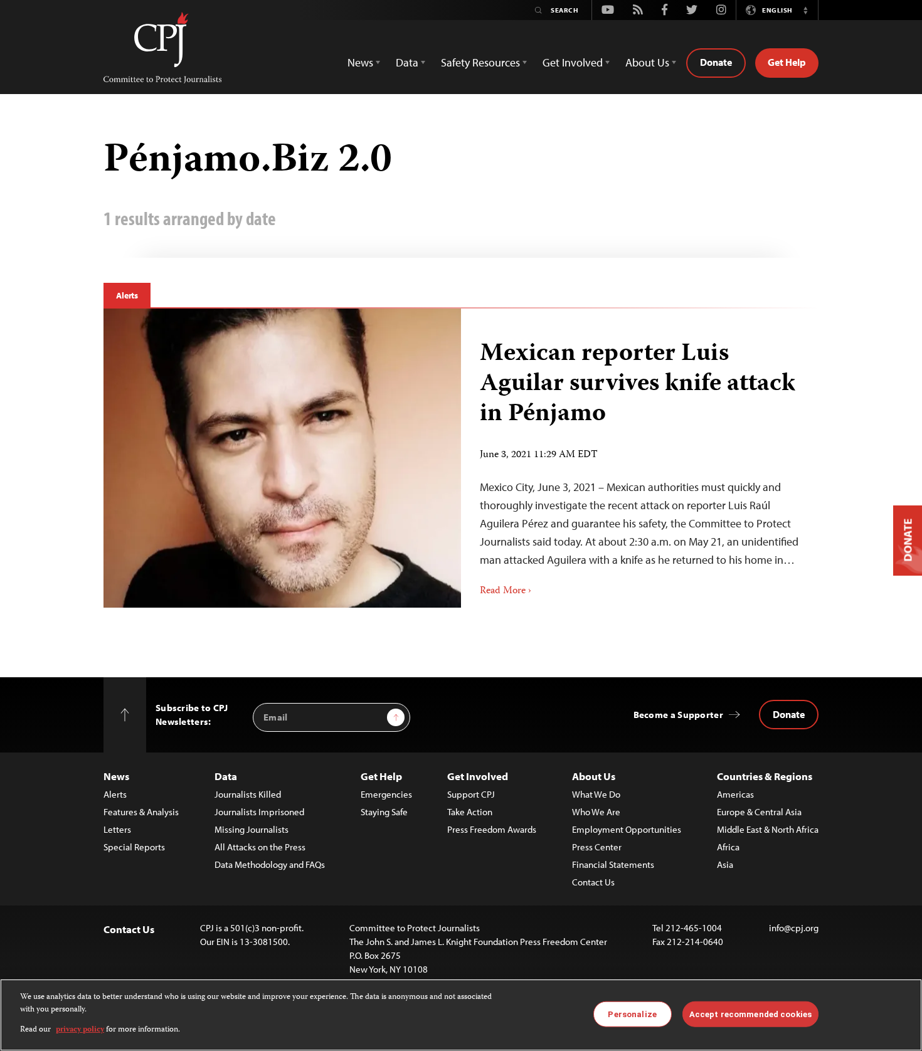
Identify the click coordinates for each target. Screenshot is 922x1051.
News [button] (360, 62)
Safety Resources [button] (480, 62)
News (116, 776)
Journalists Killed (248, 794)
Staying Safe (384, 812)
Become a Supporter (678, 715)
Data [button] (407, 62)
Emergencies (386, 794)
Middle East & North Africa (768, 829)
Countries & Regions (764, 776)
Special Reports (134, 847)
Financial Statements (613, 864)
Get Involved (477, 776)
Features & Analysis (141, 812)
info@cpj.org (794, 928)
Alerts (127, 295)
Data (226, 776)
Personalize (632, 1013)
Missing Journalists (252, 829)
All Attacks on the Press (260, 847)
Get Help (787, 62)
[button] (805, 10)
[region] (461, 1015)
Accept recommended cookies (750, 1013)
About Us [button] (647, 62)
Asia (725, 864)
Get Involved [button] (573, 62)
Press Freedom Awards (491, 829)
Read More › (505, 591)
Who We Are (596, 812)
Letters (117, 829)
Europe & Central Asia (759, 812)
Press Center (597, 847)
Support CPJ (471, 794)
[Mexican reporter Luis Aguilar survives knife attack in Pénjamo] (282, 458)
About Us (593, 776)
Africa (728, 847)
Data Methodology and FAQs (270, 864)
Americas (735, 794)
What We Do (596, 794)
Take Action (469, 812)
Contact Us (593, 882)
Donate (716, 62)
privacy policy (80, 1030)
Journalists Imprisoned (259, 812)
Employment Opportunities (626, 829)
